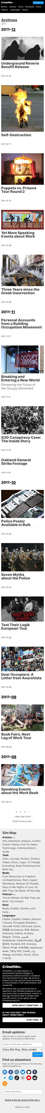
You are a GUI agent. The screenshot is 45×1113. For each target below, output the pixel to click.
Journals (14, 858)
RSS (13, 838)
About (25, 10)
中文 (26, 929)
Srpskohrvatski (25, 940)
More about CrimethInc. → (26, 1005)
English (6, 919)
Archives (9, 20)
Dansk (5, 947)
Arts (4, 841)
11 (13, 312)
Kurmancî (17, 954)
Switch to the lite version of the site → (22, 1100)
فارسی (24, 936)
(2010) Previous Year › (22, 821)
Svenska (31, 944)
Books (4, 6)
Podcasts (29, 6)
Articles (7, 837)
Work (25, 880)
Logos (22, 862)
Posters (25, 858)
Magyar (6, 936)
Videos (6, 862)
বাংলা (23, 944)
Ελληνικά (26, 926)
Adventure (14, 841)
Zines (5, 858)
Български (17, 929)
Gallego (6, 954)
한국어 (6, 944)
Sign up (37, 1055)
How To (25, 844)
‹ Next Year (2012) (22, 816)
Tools (20, 6)
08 (13, 757)
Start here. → (33, 1020)
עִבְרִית (14, 947)
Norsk (27, 954)
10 (13, 482)
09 (13, 697)
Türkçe (16, 936)
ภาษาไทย (23, 947)
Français (7, 922)
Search (4, 10)
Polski (16, 926)
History (15, 844)
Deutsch (36, 919)
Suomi (36, 926)
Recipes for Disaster (27, 883)
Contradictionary (11, 880)
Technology (8, 848)
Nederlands (8, 940)
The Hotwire (16, 901)
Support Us (38, 3)
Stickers (35, 858)
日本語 (6, 929)
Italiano (26, 919)
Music (14, 862)
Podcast (7, 894)
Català (26, 951)
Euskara (28, 933)
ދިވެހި (33, 951)
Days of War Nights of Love (17, 887)
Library (12, 6)
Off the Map (33, 890)
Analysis (26, 841)
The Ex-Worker (10, 897)
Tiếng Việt (15, 951)
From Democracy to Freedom (18, 876)
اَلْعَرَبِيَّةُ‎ (38, 940)
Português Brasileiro (24, 922)
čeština (19, 933)
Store (39, 6)
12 (13, 29)
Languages (15, 10)
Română (15, 944)
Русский (7, 926)
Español (16, 919)
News (34, 844)
